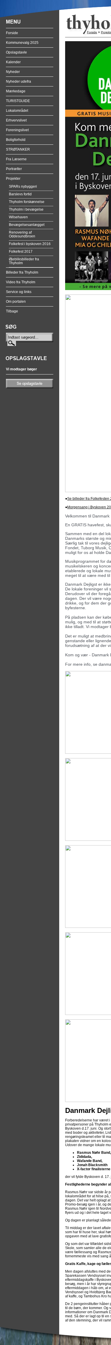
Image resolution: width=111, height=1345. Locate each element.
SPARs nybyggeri (23, 186)
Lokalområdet (17, 111)
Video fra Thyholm (20, 282)
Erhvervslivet (16, 120)
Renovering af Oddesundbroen (22, 234)
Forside (12, 33)
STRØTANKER (18, 149)
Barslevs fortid (20, 194)
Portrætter (14, 169)
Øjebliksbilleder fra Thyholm (24, 261)
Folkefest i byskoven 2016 (30, 244)
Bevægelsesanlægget (26, 225)
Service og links (18, 292)
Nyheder (13, 72)
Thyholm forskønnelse (26, 202)
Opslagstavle (16, 52)
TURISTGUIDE (18, 101)
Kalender (13, 62)
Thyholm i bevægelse (26, 209)
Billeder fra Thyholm (22, 272)
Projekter (13, 179)
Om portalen (16, 301)
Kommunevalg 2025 (22, 43)
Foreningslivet (17, 130)
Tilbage (12, 311)
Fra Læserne (16, 159)
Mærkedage (15, 91)
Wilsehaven (18, 217)
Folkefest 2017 (21, 251)
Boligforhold (15, 140)
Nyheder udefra (18, 81)
